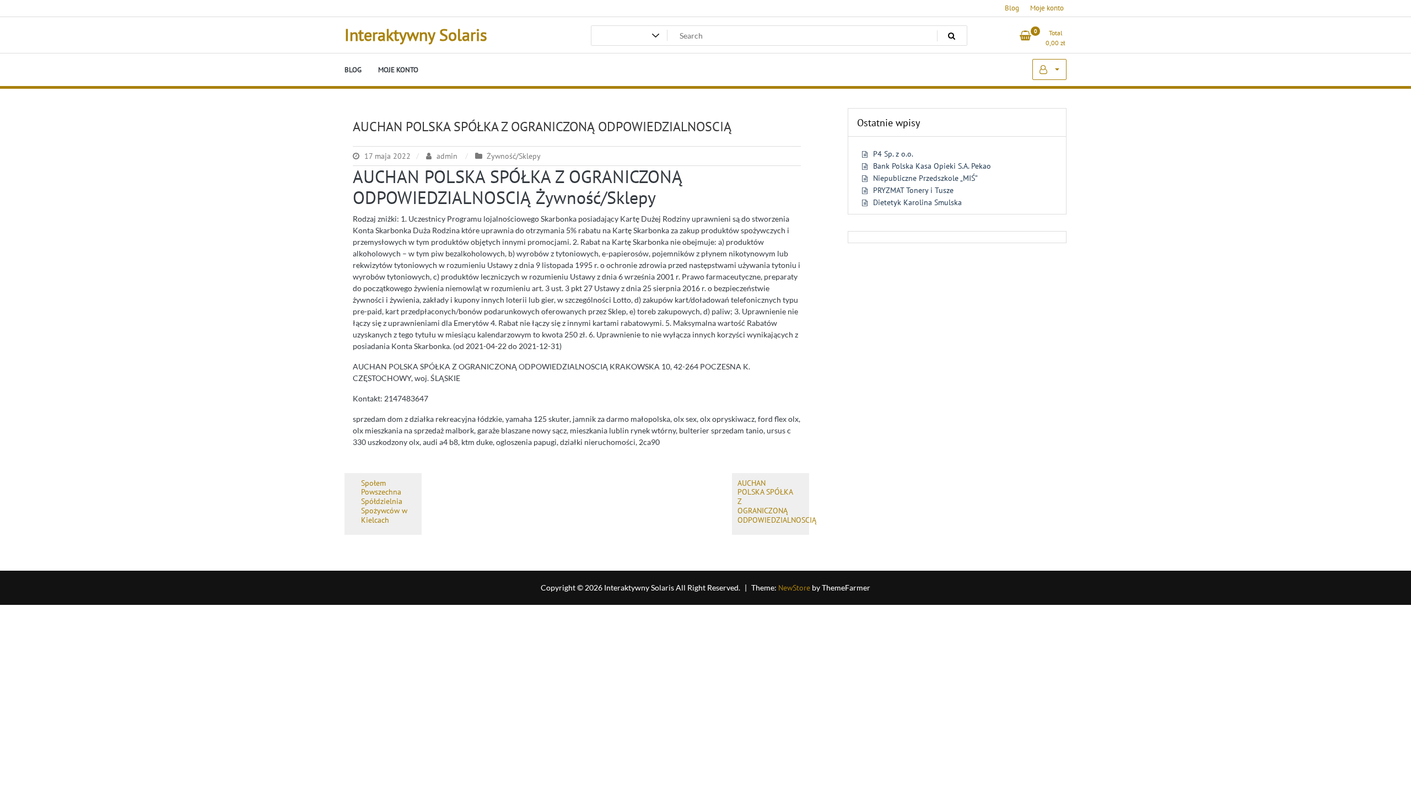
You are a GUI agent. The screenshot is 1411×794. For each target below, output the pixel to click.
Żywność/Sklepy (514, 156)
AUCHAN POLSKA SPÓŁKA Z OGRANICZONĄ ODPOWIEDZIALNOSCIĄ (542, 126)
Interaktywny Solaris (415, 34)
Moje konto (1047, 8)
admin (447, 156)
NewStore (794, 588)
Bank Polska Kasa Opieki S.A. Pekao (932, 166)
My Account (1049, 69)
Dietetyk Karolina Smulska (917, 202)
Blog (1012, 8)
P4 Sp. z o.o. (893, 154)
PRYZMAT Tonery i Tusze (913, 190)
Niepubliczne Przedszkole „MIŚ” (925, 178)
